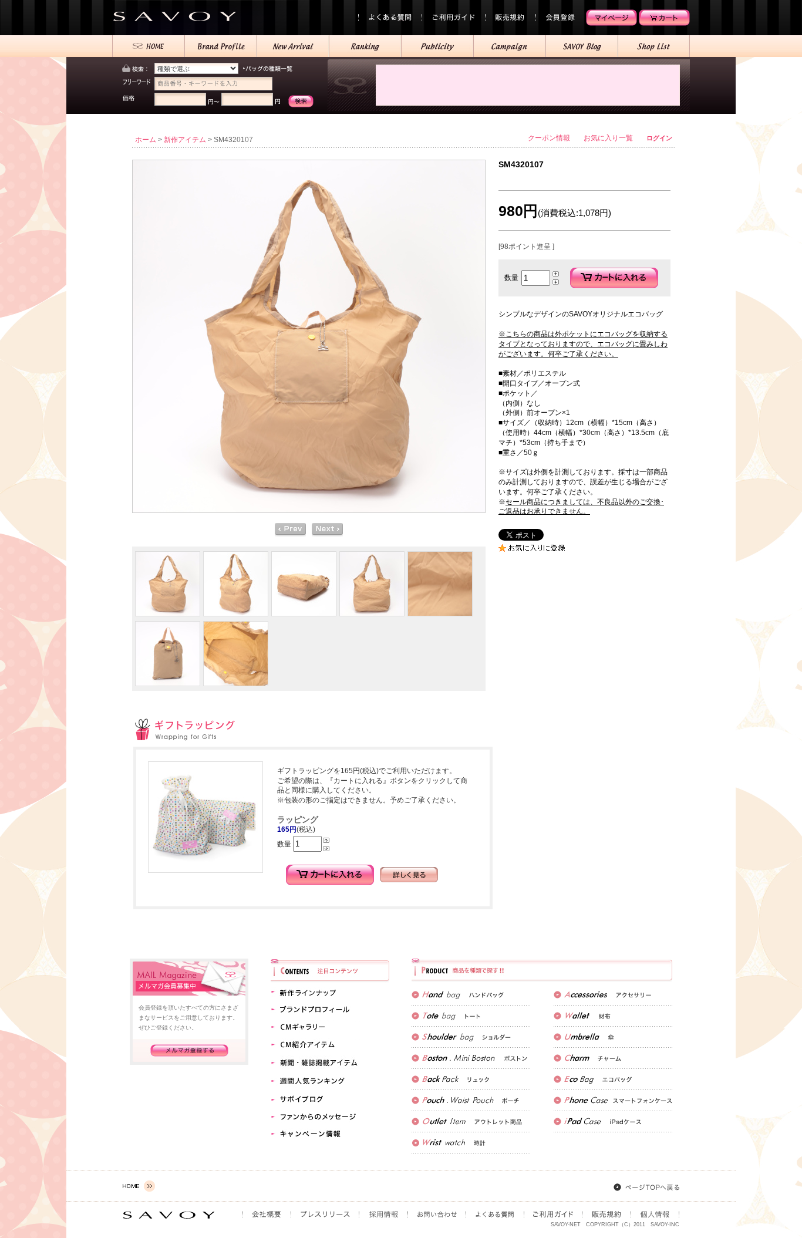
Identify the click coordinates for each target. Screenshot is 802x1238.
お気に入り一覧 (608, 138)
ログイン (659, 137)
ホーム (145, 140)
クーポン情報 (549, 138)
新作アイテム (185, 140)
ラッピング (297, 819)
